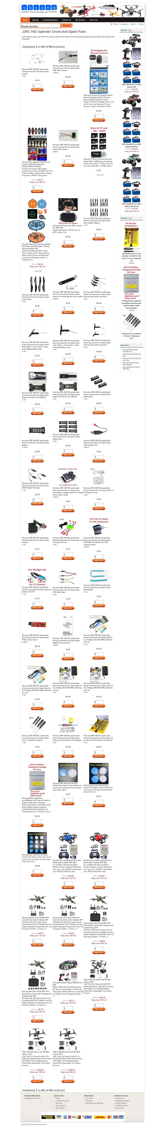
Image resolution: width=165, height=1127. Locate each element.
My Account (80, 20)
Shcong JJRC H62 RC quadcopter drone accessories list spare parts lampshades (97, 587)
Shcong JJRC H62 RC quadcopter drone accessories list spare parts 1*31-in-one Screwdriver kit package (67, 738)
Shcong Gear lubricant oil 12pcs (35, 855)
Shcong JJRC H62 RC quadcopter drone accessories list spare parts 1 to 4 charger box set (99, 490)
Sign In (133, 24)
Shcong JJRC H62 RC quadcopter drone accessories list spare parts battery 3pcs (97, 394)
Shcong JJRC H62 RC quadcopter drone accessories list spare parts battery (35, 443)
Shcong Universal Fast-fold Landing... (131, 364)
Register (141, 24)
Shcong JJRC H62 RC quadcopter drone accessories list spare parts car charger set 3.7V (37, 589)
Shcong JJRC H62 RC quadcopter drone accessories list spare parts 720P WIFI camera (66, 68)
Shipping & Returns (122, 1101)
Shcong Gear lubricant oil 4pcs (96, 785)
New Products (61, 1106)
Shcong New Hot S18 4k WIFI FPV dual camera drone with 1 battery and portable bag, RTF (98, 925)
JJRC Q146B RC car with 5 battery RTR (131, 86)
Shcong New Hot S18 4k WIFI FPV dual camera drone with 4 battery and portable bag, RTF (37, 994)
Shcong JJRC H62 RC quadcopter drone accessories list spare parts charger (35, 540)
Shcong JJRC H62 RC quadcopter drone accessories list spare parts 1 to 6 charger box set (68, 540)
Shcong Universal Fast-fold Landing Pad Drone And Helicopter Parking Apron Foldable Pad (36, 246)
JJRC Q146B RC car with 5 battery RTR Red (131, 145)
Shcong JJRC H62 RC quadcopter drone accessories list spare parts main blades (35, 297)
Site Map (88, 1101)
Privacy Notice (120, 1103)
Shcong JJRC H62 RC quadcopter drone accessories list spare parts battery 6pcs (66, 437)
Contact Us (66, 20)
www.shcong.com (40, 1124)
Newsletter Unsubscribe (94, 1103)
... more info (98, 175)
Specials (35, 20)
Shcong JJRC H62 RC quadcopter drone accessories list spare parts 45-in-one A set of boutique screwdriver (98, 738)
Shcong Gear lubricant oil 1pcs (65, 783)
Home (25, 20)
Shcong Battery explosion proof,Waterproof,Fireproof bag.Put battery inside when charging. (36, 800)
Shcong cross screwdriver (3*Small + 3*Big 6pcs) (131, 335)
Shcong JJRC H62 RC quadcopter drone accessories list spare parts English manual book (66, 640)
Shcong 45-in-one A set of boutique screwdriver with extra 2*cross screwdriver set (131, 257)
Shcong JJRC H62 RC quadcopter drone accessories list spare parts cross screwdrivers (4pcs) (35, 738)
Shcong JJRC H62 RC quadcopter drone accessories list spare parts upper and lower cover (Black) (35, 395)
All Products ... (61, 1108)
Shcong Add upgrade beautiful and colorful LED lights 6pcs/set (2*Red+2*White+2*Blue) (36, 164)
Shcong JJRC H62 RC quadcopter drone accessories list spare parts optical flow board (66, 147)
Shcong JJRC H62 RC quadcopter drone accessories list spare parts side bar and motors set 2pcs (97, 342)
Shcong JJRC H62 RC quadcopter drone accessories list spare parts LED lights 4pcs (66, 590)
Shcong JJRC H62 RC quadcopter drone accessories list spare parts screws (35, 71)
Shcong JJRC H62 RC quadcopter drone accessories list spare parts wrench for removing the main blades (68, 294)
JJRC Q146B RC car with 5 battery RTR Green (131, 205)
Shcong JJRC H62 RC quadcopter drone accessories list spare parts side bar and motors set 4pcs (97, 294)
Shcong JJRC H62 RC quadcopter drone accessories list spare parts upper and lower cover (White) (66, 394)
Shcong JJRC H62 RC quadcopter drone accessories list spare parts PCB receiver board (35, 637)
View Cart (93, 20)
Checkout (124, 24)
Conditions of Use (122, 1106)
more (130, 30)
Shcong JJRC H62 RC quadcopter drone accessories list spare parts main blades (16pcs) (97, 220)
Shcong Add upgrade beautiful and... (130, 351)
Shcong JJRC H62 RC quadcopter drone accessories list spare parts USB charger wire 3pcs (35, 485)
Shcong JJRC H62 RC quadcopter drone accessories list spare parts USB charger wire (97, 443)
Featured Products (50, 20)
